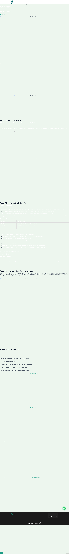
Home (11, 513)
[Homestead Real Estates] (12, 1)
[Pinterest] (49, 516)
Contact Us (12, 518)
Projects (12, 515)
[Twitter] (51, 514)
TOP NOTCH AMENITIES (0, 104)
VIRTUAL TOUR (2, 14)
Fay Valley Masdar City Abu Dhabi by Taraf (14, 359)
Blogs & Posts (13, 514)
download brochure (3, 13)
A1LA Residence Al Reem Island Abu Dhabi (14, 370)
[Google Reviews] (54, 514)
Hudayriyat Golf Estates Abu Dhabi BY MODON (16, 364)
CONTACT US (0, 378)
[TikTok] (54, 516)
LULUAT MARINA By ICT (8, 361)
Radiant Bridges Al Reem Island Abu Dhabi (14, 367)
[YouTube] (51, 516)
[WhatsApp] (64, 508)
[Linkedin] (56, 514)
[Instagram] (56, 516)
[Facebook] (49, 514)
